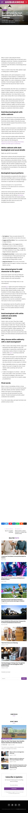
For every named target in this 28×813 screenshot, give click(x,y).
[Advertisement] (14, 42)
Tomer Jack (5, 20)
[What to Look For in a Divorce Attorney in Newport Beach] (4, 760)
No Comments (6, 22)
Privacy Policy (12, 793)
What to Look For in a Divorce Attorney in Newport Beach (17, 759)
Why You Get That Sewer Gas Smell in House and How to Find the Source (12, 741)
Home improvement (6, 738)
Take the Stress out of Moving (9, 643)
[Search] (26, 2)
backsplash (20, 195)
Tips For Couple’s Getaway (9, 531)
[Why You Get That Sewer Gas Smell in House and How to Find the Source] (14, 732)
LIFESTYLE (4, 10)
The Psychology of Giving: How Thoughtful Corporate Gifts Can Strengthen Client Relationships (13, 664)
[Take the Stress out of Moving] (14, 634)
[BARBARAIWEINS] (14, 2)
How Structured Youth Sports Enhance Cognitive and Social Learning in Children (12, 600)
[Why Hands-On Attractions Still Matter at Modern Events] (14, 569)
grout (7, 286)
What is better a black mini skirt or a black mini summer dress (20, 532)
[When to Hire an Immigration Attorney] (4, 753)
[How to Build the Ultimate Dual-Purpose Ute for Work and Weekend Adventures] (14, 612)
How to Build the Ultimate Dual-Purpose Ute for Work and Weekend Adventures (13, 621)
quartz (11, 352)
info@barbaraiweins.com (21, 809)
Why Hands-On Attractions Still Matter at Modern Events (12, 578)
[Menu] (2, 2)
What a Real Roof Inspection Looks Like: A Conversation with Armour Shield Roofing (18, 766)
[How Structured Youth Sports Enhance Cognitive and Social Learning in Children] (14, 591)
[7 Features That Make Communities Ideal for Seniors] (14, 547)
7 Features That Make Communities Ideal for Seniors (13, 557)
